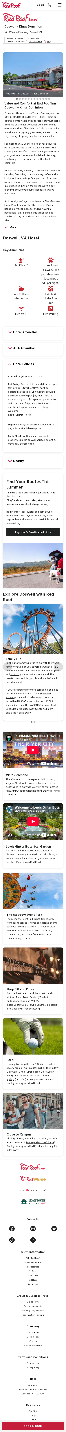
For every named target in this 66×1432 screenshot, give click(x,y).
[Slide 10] (43, 99)
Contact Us (33, 1385)
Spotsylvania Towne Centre (29, 1005)
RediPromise (33, 1267)
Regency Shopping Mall (22, 1001)
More (13, 227)
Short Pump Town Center (23, 997)
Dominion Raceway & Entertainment (33, 709)
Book (40, 5)
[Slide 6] (31, 99)
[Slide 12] (49, 99)
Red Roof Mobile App (33, 1420)
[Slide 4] (26, 99)
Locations (33, 1284)
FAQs (33, 1416)
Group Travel (33, 1302)
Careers (33, 1341)
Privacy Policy (33, 1367)
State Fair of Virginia (38, 927)
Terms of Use (33, 1363)
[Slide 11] (46, 99)
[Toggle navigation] (60, 4)
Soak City (15, 675)
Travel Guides (33, 1276)
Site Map (33, 1411)
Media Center (33, 1337)
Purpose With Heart (33, 1346)
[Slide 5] (29, 99)
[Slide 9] (40, 99)
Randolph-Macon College (40, 1142)
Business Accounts (33, 1306)
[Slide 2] (20, 99)
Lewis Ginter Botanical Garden (32, 851)
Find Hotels (33, 1280)
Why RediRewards (33, 1262)
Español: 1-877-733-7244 (33, 1394)
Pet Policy (33, 1271)
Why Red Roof (33, 1258)
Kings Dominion (31, 671)
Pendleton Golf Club (39, 1072)
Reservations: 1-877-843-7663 (33, 1389)
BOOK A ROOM (33, 1426)
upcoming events (20, 938)
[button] (7, 79)
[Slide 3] (23, 99)
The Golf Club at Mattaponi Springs (28, 1078)
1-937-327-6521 (35, 41)
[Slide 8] (37, 99)
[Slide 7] (34, 99)
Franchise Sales (33, 1332)
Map (49, 41)
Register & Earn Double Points (33, 532)
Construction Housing (33, 1315)
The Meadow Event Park (20, 919)
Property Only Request (33, 1311)
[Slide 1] (17, 99)
